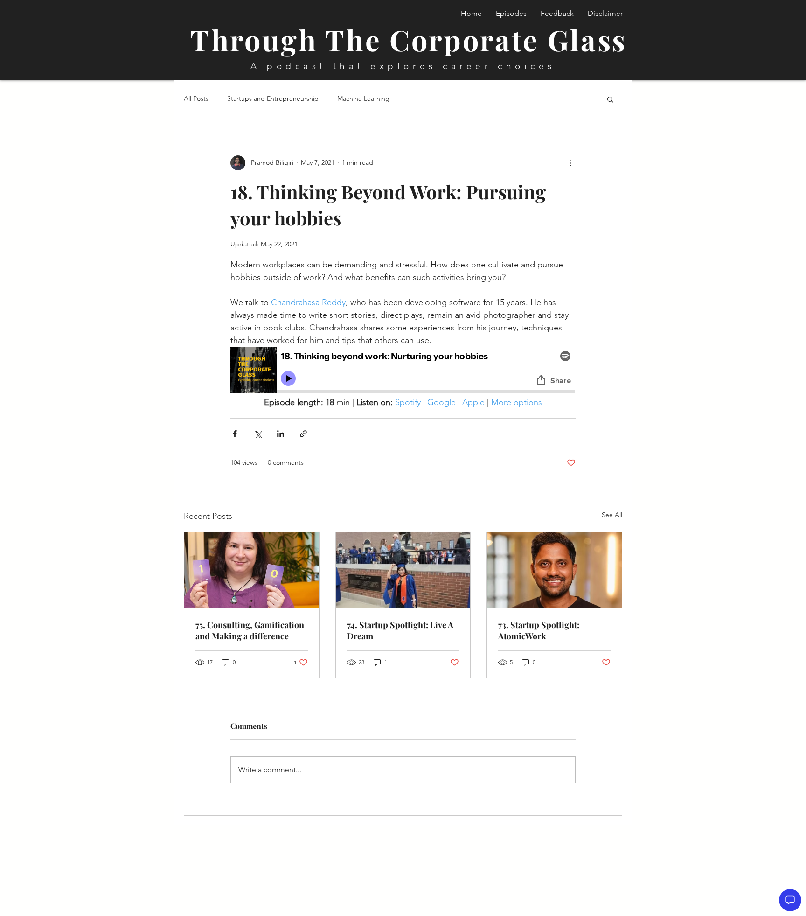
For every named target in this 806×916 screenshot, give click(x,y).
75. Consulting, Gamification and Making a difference (249, 630)
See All (612, 514)
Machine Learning (363, 98)
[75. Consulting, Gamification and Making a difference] (251, 570)
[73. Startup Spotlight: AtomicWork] (554, 570)
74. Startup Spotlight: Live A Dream (400, 630)
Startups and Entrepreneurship (273, 98)
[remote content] (403, 371)
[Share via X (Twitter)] (257, 433)
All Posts (196, 98)
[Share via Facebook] (234, 433)
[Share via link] (303, 433)
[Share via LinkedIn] (280, 433)
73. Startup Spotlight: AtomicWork (538, 630)
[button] (610, 99)
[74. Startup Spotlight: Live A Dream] (403, 570)
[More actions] (570, 162)
